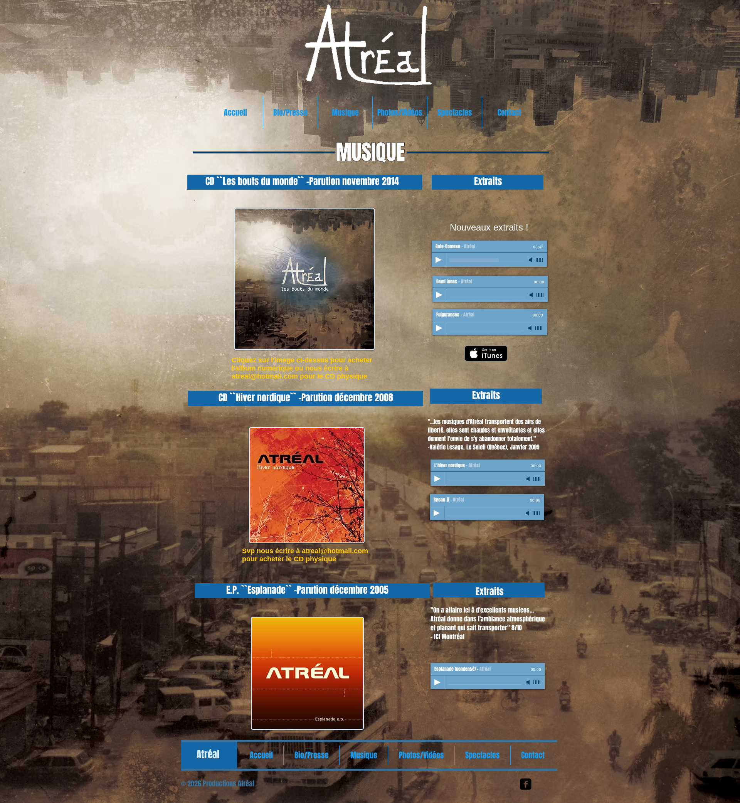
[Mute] (531, 260)
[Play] (439, 260)
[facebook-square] (525, 784)
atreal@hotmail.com (265, 376)
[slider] (539, 260)
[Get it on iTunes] (486, 353)
